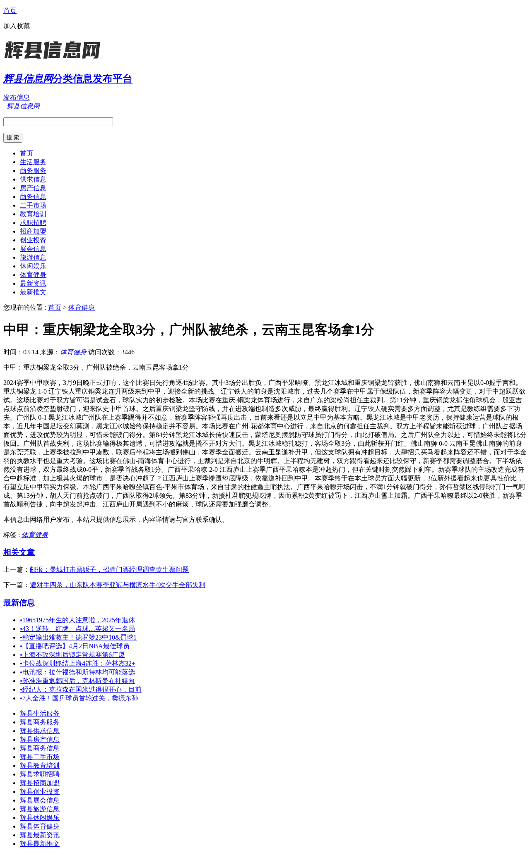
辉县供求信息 (40, 730)
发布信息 (16, 97)
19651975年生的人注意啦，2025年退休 (77, 619)
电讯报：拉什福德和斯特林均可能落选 (77, 672)
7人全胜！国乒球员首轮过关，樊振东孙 (79, 698)
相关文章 (19, 552)
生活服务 (33, 161)
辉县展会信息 (40, 800)
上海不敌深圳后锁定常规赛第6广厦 (72, 654)
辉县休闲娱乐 (40, 817)
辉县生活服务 (40, 713)
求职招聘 (33, 222)
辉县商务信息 (40, 748)
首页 (10, 10)
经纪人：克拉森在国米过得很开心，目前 (81, 689)
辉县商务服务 (40, 722)
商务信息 (33, 196)
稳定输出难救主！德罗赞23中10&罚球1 (78, 637)
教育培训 (33, 213)
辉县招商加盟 (40, 782)
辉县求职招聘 (40, 774)
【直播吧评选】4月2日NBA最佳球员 (75, 646)
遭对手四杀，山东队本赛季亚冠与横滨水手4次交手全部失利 (117, 584)
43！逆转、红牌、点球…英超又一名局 (77, 628)
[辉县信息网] (55, 59)
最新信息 (19, 602)
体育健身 (33, 274)
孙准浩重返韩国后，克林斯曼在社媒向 (77, 680)
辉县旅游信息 (40, 808)
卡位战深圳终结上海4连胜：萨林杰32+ (77, 663)
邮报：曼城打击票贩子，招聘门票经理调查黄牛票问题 (109, 569)
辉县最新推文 (40, 843)
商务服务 (33, 170)
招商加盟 (33, 231)
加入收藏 (16, 25)
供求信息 (33, 179)
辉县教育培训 (40, 765)
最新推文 (33, 292)
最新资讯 (33, 283)
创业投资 (33, 240)
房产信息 (33, 187)
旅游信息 (33, 257)
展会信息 (33, 248)
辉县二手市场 (40, 756)
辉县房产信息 (40, 739)
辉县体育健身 (40, 826)
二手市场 (33, 205)
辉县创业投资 (40, 791)
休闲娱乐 (33, 266)
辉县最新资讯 (40, 834)
